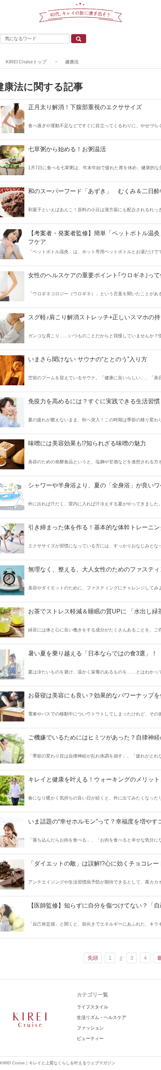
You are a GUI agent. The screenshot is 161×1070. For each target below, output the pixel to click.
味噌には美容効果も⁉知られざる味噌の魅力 (87, 443)
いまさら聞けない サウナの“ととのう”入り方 (87, 359)
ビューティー (90, 1038)
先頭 (93, 958)
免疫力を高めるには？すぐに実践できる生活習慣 (94, 401)
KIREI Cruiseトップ (26, 62)
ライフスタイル (92, 1007)
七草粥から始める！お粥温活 (67, 149)
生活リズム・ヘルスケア (101, 1017)
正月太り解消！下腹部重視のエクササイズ (85, 107)
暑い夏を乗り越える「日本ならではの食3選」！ (92, 653)
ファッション (90, 1028)
